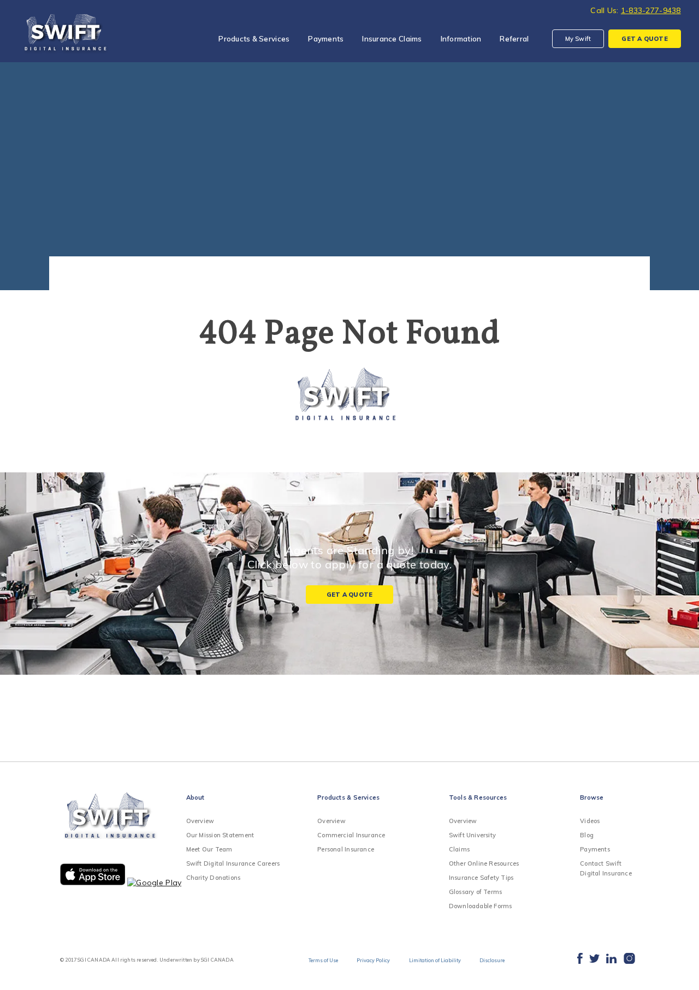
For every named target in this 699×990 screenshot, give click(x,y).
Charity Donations (213, 877)
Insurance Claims (392, 38)
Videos (590, 821)
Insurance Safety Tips (481, 877)
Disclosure (492, 960)
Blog (587, 835)
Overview (200, 821)
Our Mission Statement (220, 835)
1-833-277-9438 (651, 10)
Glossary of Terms (475, 892)
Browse (591, 797)
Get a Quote (349, 594)
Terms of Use (323, 960)
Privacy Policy (373, 960)
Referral (514, 38)
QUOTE (644, 39)
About (195, 797)
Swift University (472, 835)
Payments (325, 38)
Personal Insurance (345, 849)
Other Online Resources (484, 863)
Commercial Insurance (351, 835)
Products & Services (253, 38)
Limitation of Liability (435, 960)
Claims (459, 849)
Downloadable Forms (480, 906)
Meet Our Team (209, 849)
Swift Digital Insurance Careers (233, 863)
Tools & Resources (478, 797)
